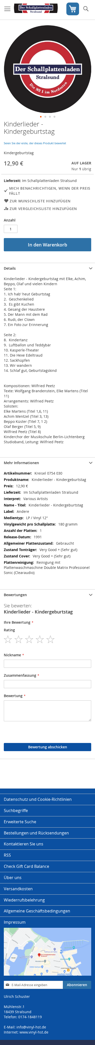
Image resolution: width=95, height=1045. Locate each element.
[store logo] (36, 10)
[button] (41, 117)
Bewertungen (15, 594)
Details (10, 268)
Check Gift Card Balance (26, 866)
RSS (7, 855)
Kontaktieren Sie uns (23, 844)
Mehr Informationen (21, 462)
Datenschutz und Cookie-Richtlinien (38, 799)
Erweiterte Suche (20, 822)
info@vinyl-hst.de (31, 1027)
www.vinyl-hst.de (34, 1032)
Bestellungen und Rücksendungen (36, 833)
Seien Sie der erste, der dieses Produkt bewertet (35, 143)
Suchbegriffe (16, 810)
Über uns (13, 877)
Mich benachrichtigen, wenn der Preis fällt (49, 191)
